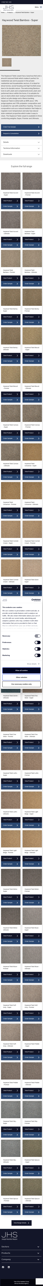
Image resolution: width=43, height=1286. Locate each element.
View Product (7, 201)
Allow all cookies (21, 670)
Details (6, 142)
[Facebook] (4, 1267)
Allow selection (21, 677)
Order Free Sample (9, 127)
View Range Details (20, 1223)
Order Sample (7, 206)
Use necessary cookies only (21, 684)
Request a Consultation (11, 133)
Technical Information (11, 148)
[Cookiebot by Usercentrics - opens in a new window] (31, 600)
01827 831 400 (6, 2)
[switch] (38, 642)
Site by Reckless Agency (21, 1283)
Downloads (7, 154)
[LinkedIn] (9, 1267)
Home (2, 12)
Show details (32, 664)
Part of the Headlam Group (21, 1281)
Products (10, 12)
